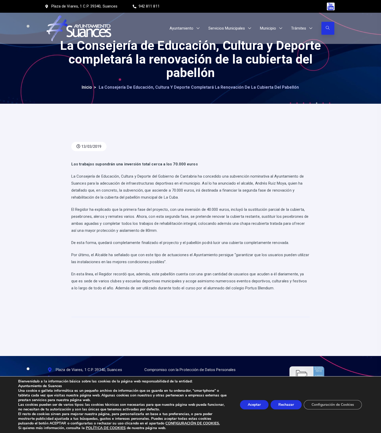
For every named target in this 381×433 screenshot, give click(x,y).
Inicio (87, 87)
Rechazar (286, 404)
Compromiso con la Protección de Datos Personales (190, 369)
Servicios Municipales (226, 28)
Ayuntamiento (181, 28)
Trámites (298, 28)
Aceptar (254, 404)
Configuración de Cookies (333, 404)
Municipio (268, 28)
